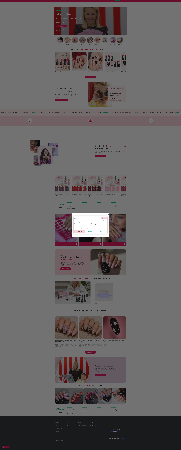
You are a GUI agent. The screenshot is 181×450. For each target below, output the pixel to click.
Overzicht (104, 218)
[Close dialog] (108, 214)
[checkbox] (77, 228)
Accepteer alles (79, 231)
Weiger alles (101, 231)
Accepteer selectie (90, 231)
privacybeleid (101, 226)
